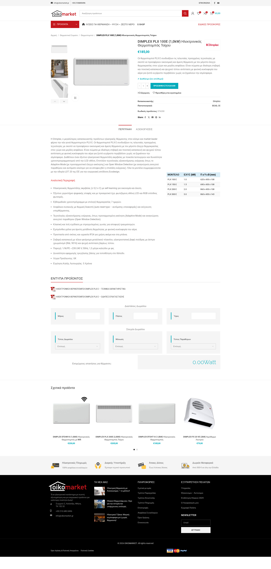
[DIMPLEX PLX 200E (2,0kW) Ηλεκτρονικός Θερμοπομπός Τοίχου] (114, 413)
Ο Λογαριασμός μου (190, 503)
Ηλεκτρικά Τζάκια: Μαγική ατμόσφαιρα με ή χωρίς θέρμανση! (118, 517)
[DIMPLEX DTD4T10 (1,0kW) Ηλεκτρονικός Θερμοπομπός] (157, 413)
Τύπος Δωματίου (65, 339)
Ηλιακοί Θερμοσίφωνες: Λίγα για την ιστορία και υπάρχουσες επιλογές (119, 504)
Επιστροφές (143, 508)
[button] (55, 101)
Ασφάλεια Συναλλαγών (148, 513)
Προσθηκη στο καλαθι (164, 86)
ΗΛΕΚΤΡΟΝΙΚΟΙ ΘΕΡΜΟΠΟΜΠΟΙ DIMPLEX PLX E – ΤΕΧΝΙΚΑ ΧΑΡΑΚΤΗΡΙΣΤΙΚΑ (90, 289)
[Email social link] (152, 117)
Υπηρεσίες (185, 488)
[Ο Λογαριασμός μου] (193, 13)
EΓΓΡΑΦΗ (195, 530)
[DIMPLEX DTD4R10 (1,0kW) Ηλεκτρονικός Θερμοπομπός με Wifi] (71, 413)
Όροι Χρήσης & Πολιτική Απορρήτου (65, 551)
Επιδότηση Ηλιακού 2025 (192, 498)
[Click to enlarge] (75, 97)
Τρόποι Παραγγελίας (147, 493)
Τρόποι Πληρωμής (146, 503)
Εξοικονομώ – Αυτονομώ (192, 493)
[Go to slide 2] (137, 449)
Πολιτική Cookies (87, 551)
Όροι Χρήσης (143, 517)
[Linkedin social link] (159, 117)
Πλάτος (119, 316)
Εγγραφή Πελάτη (188, 508)
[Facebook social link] (214, 3)
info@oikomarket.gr (64, 516)
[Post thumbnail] (99, 491)
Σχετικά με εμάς (144, 488)
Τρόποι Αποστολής (146, 498)
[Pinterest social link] (156, 117)
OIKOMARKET (130, 543)
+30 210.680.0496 (64, 511)
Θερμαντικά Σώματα (69, 35)
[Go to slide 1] (134, 449)
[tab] (125, 129)
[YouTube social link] (218, 3)
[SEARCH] (185, 13)
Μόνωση (119, 339)
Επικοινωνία (143, 522)
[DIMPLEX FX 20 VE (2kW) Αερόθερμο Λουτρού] (199, 413)
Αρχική (54, 35)
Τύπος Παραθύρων (182, 339)
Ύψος (176, 316)
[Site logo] (64, 13)
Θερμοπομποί (87, 35)
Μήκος (61, 316)
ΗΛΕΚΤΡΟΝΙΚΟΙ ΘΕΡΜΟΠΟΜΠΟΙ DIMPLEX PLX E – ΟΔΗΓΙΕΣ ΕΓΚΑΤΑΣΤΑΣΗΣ (90, 297)
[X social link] (149, 117)
